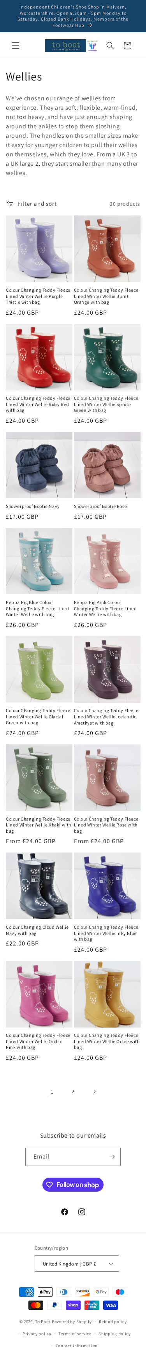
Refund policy (113, 1321)
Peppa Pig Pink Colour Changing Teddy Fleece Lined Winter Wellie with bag (105, 608)
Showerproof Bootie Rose (100, 506)
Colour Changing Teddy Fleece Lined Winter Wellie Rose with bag (106, 825)
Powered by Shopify (72, 1321)
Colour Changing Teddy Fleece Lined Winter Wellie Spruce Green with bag (106, 404)
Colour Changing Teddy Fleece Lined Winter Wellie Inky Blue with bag (106, 933)
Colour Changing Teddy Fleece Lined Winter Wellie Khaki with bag (38, 825)
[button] (15, 45)
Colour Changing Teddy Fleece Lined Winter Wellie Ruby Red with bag (38, 404)
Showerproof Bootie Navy (33, 506)
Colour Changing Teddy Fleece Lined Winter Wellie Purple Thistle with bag (38, 296)
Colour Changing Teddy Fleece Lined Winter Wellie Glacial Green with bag (38, 716)
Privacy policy (37, 1333)
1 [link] (52, 1091)
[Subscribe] (111, 1157)
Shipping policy (115, 1333)
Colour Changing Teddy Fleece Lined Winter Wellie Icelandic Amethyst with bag (106, 716)
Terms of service (74, 1333)
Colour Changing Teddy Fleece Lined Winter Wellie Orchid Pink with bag (38, 1041)
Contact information (77, 1345)
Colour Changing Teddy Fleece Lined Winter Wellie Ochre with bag (107, 1041)
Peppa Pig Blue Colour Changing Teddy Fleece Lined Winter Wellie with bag (37, 608)
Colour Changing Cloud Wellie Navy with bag (37, 930)
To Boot (43, 1321)
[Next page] (94, 1091)
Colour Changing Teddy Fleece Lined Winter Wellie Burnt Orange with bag (106, 296)
